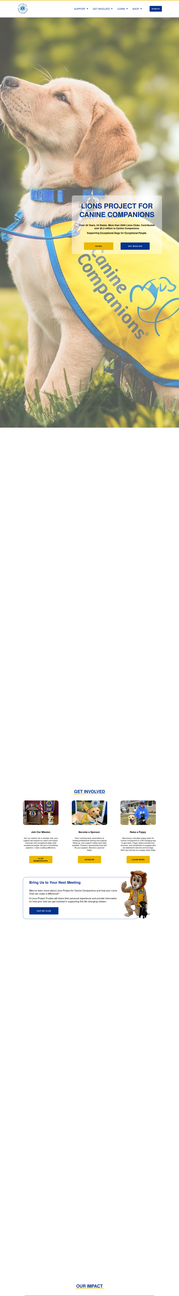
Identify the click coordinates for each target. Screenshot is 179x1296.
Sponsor (89, 859)
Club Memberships (41, 859)
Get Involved (135, 246)
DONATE (156, 9)
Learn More (138, 859)
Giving (98, 246)
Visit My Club (44, 911)
